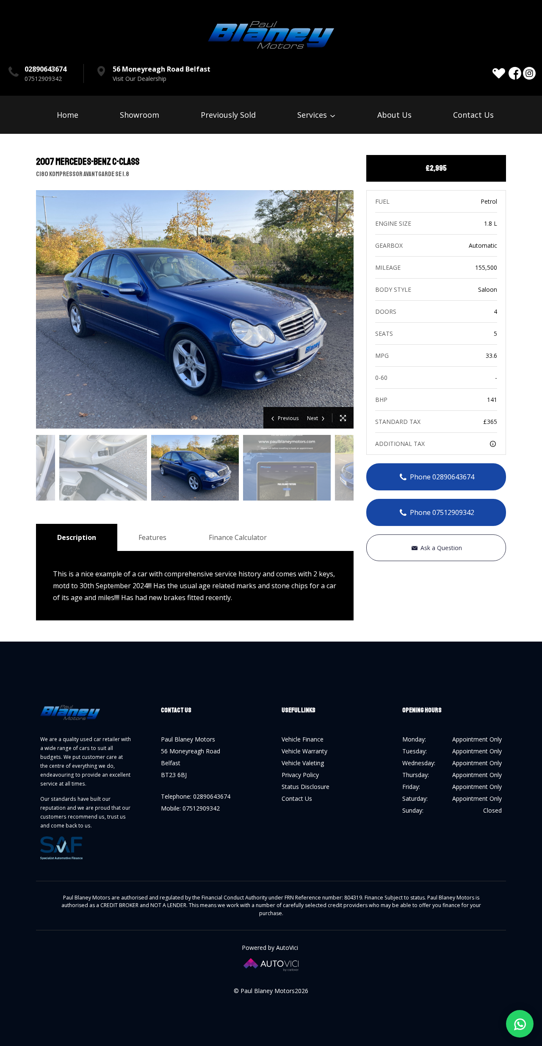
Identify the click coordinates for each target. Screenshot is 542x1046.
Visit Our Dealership (139, 79)
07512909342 (43, 79)
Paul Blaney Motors (271, 35)
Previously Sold (228, 115)
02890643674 (45, 69)
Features (152, 537)
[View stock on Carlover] (498, 73)
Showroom (139, 115)
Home (67, 115)
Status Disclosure (305, 787)
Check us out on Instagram (529, 73)
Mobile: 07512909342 (190, 808)
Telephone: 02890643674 (195, 796)
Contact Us (473, 115)
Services (313, 115)
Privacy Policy (300, 775)
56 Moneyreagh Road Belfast (161, 69)
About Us (394, 115)
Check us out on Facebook (515, 73)
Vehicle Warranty (304, 751)
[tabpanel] (195, 468)
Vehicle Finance (303, 739)
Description (76, 537)
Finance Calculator (238, 537)
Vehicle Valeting (303, 763)
